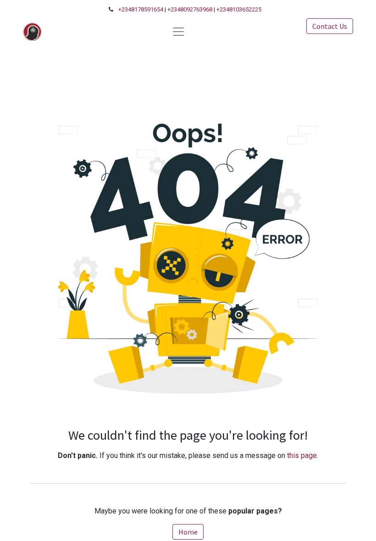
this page (302, 455)
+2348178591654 (140, 9)
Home (188, 531)
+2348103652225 (238, 9)
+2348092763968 (189, 9)
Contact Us (329, 26)
